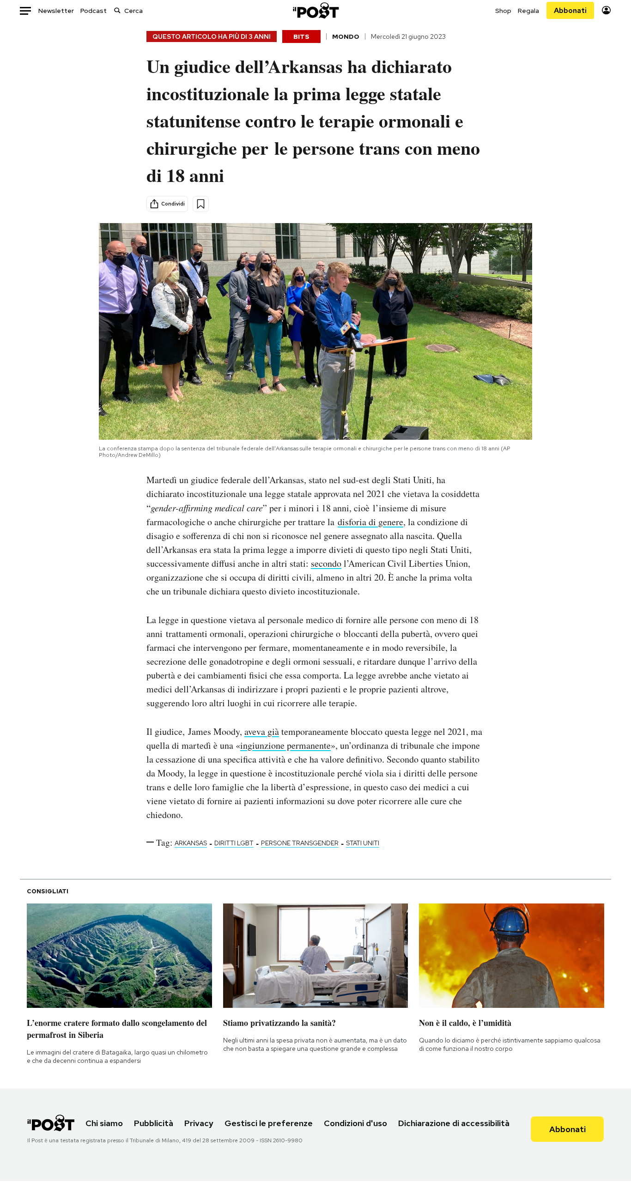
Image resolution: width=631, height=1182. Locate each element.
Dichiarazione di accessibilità (454, 1123)
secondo (326, 563)
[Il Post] (315, 10)
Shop (503, 10)
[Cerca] (117, 10)
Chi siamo (104, 1123)
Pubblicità (153, 1123)
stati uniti (362, 843)
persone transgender (300, 843)
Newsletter (56, 10)
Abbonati (570, 10)
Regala (528, 10)
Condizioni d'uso (355, 1123)
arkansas (191, 843)
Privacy (198, 1123)
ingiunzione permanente (285, 745)
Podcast (93, 10)
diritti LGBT (234, 843)
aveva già (261, 731)
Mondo (345, 36)
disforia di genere (370, 521)
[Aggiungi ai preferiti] (200, 204)
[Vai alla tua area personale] (606, 10)
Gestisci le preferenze (268, 1123)
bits (301, 36)
